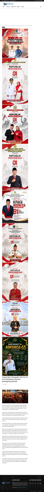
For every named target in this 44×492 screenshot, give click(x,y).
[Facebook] (35, 0)
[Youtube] (41, 0)
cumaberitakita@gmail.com (21, 487)
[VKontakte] (40, 483)
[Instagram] (36, 0)
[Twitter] (38, 0)
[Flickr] (35, 483)
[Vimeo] (39, 0)
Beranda (3, 25)
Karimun (6, 25)
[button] (40, 6)
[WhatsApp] (15, 387)
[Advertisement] (22, 16)
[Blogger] (30, 483)
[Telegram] (18, 387)
